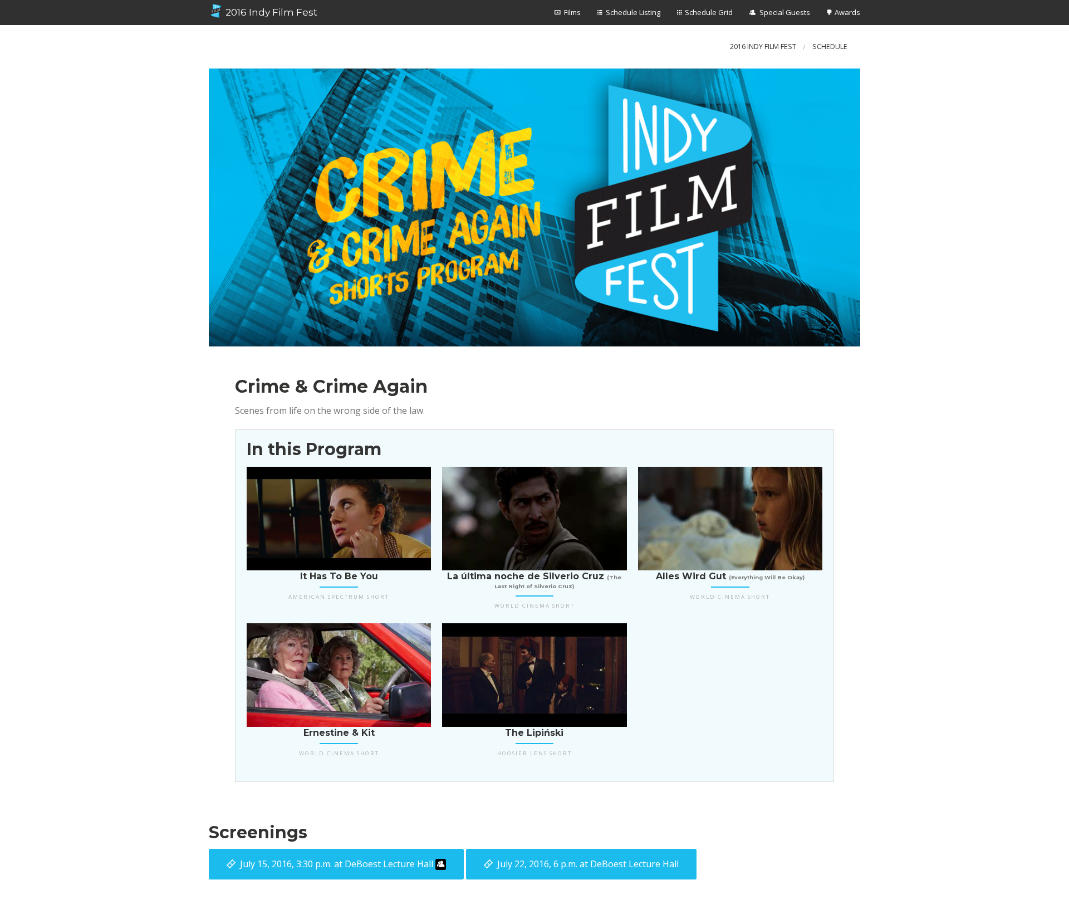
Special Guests (784, 12)
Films (572, 12)
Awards (847, 12)
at (336, 864)
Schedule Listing (633, 12)
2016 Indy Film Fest (270, 12)
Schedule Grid (709, 12)
